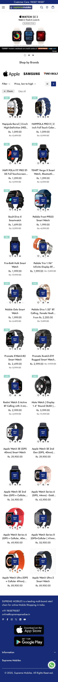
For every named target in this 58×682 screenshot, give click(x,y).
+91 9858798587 (11, 610)
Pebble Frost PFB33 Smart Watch (43, 218)
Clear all (22, 91)
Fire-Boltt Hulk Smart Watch (15, 265)
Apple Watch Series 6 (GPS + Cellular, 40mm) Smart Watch (15, 536)
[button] (53, 7)
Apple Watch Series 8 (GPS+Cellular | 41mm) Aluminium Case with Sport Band (43, 536)
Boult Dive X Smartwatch (15, 218)
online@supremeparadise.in (16, 614)
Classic (10, 91)
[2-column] (53, 84)
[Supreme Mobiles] (21, 7)
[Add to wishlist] (10, 117)
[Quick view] (20, 117)
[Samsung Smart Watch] (31, 73)
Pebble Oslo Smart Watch (15, 311)
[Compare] (15, 117)
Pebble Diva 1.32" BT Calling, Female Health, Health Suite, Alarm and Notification (43, 311)
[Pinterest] (3, 619)
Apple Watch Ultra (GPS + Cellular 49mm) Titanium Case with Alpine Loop (15, 579)
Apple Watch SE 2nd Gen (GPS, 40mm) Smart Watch (43, 450)
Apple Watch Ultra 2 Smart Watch (43, 579)
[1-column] (47, 84)
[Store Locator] (47, 7)
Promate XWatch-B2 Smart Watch (15, 357)
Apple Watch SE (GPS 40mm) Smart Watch (15, 450)
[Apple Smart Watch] (11, 73)
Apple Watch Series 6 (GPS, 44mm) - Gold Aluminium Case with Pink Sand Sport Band (43, 493)
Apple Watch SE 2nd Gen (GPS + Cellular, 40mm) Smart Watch (15, 493)
